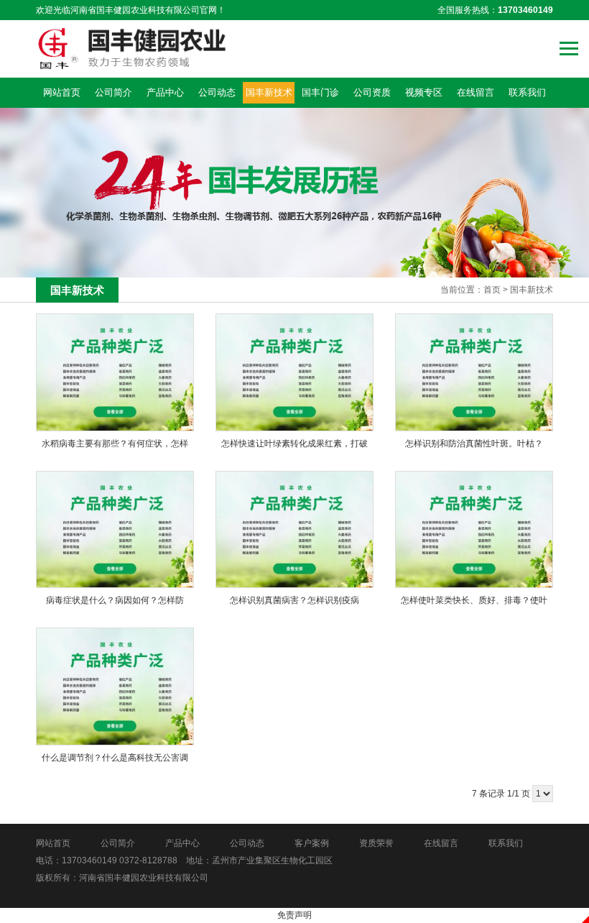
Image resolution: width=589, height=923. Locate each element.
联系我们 (527, 92)
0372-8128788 (148, 860)
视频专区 (423, 92)
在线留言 (475, 92)
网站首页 (61, 92)
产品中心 (165, 92)
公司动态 (217, 92)
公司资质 (372, 92)
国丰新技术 (269, 92)
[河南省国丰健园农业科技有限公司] (131, 48)
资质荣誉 (376, 843)
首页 (492, 290)
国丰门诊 (320, 92)
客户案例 (311, 843)
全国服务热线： (495, 10)
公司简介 (113, 92)
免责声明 (294, 915)
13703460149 (89, 860)
